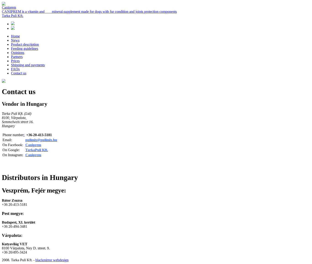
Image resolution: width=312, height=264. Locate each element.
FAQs (15, 69)
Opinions (17, 53)
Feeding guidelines (24, 48)
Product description (25, 44)
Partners (17, 57)
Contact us (18, 73)
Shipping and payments (28, 65)
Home (15, 36)
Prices (15, 61)
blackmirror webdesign (52, 260)
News (15, 40)
